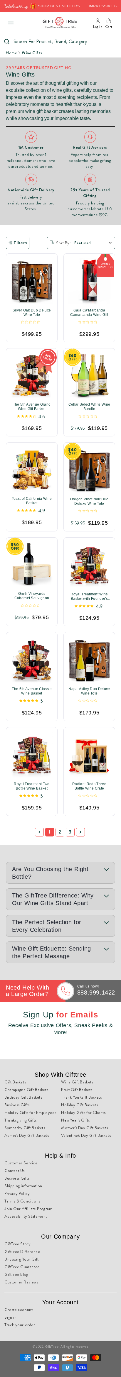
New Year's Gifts (75, 1120)
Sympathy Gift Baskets (24, 1128)
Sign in (10, 1317)
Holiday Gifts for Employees (30, 1112)
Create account (18, 1309)
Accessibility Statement (25, 1216)
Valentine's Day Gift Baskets (86, 1135)
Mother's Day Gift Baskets (84, 1128)
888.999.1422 (96, 992)
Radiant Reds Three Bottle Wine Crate (89, 786)
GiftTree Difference (22, 1251)
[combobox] (60, 41)
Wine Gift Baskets (77, 1082)
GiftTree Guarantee (22, 1267)
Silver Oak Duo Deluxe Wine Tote (32, 312)
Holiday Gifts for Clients (83, 1112)
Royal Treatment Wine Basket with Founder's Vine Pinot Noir (89, 596)
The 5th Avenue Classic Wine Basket (31, 691)
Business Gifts (16, 1105)
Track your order (19, 1325)
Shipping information (23, 1186)
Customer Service (21, 1163)
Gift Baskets (15, 1082)
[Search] (6, 41)
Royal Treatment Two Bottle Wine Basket (31, 786)
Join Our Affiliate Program (28, 1209)
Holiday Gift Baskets (79, 1105)
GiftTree (52, 1346)
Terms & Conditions (22, 1201)
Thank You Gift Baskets (81, 1097)
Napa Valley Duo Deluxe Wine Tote (89, 691)
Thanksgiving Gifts (20, 1120)
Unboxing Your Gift (21, 1259)
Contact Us (14, 1170)
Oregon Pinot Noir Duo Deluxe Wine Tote (89, 501)
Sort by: (63, 243)
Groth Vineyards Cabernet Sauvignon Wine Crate (31, 596)
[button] (11, 23)
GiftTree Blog (16, 1274)
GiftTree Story (17, 1244)
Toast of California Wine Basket (32, 501)
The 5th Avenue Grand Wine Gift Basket (32, 406)
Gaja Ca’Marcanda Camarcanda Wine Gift (89, 312)
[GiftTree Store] (60, 23)
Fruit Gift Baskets (76, 1090)
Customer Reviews (21, 1282)
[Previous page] (39, 832)
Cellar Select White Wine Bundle (89, 406)
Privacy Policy (17, 1193)
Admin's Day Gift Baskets (26, 1135)
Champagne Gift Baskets (26, 1090)
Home (11, 53)
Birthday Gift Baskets (23, 1097)
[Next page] (80, 832)
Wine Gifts (32, 53)
